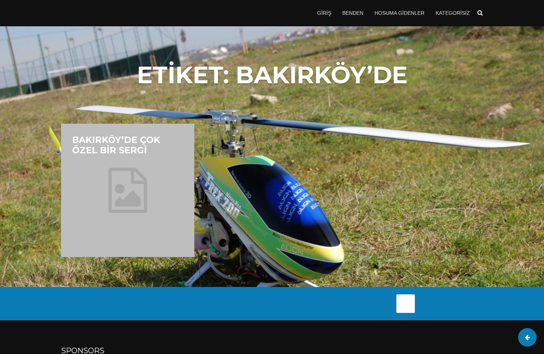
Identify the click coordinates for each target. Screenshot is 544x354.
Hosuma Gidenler (399, 13)
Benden (352, 13)
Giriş (324, 13)
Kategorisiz (453, 13)
